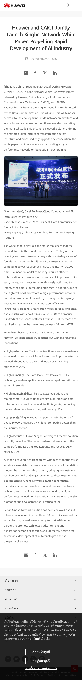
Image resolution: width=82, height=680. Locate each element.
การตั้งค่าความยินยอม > (41, 668)
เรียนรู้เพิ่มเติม (41, 639)
